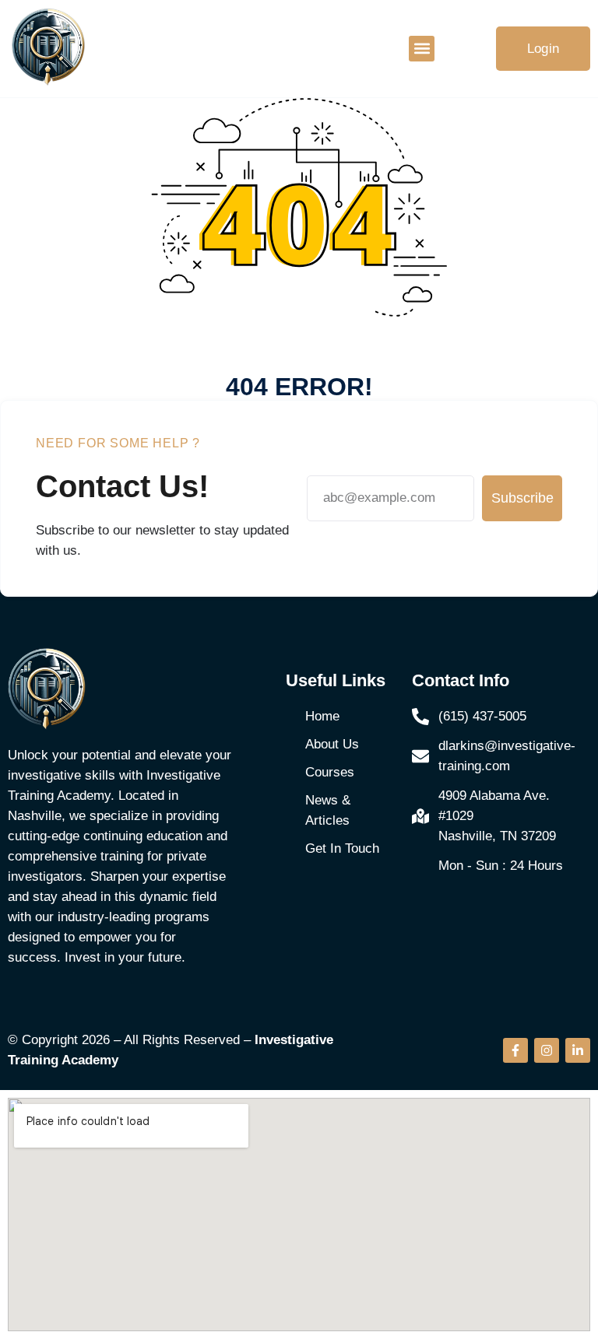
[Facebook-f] (515, 1050)
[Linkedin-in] (577, 1050)
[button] (421, 48)
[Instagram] (546, 1050)
